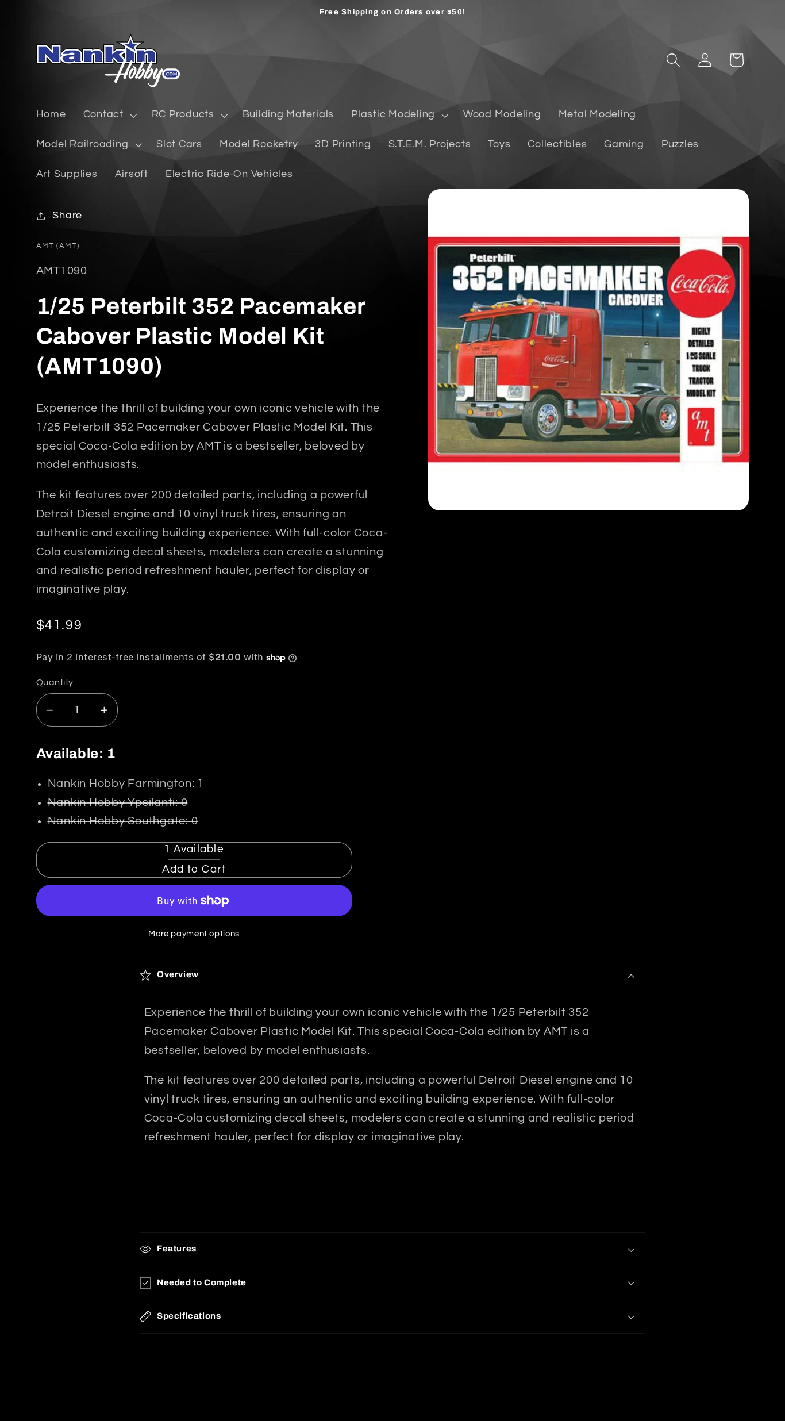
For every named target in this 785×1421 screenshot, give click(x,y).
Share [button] (67, 215)
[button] (109, 115)
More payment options (194, 934)
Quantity (55, 682)
